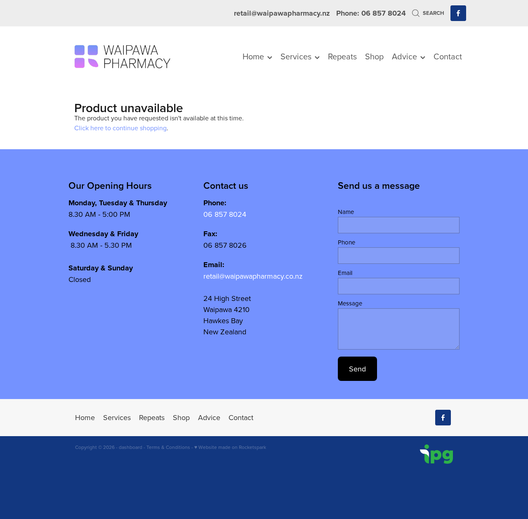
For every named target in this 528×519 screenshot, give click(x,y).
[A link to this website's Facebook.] (458, 13)
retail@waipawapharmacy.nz (282, 13)
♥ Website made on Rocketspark (230, 447)
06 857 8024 (224, 214)
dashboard (130, 447)
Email (345, 273)
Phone (346, 242)
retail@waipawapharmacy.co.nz (253, 276)
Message (350, 303)
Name (346, 212)
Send (357, 369)
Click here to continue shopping (120, 127)
